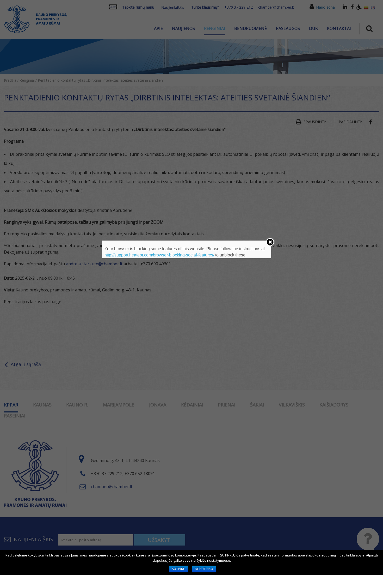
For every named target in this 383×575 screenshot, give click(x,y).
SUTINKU (179, 569)
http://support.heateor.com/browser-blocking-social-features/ (159, 255)
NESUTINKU (204, 569)
